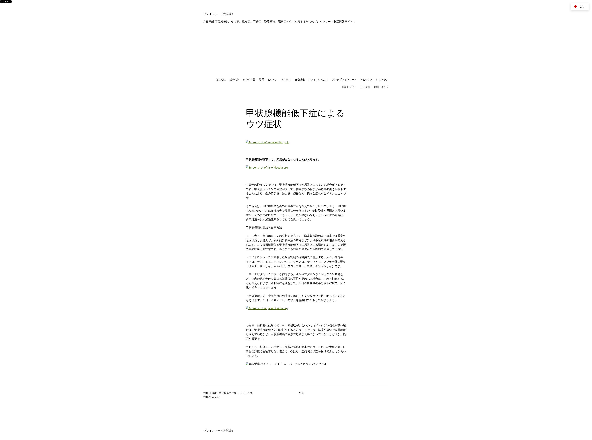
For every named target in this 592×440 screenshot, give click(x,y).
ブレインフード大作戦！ (219, 13)
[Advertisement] (296, 50)
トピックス (246, 393)
